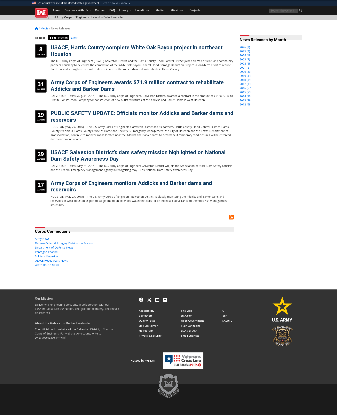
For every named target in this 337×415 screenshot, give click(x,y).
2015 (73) (246, 92)
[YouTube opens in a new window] (157, 299)
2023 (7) (245, 59)
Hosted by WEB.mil (143, 360)
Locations (142, 10)
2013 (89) (246, 100)
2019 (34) (246, 76)
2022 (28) (246, 63)
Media (160, 10)
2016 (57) (246, 88)
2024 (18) (246, 55)
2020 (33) (246, 71)
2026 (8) (245, 47)
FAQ (112, 10)
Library (124, 10)
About (56, 10)
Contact (100, 10)
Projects (195, 10)
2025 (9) (245, 51)
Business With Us (77, 10)
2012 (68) (246, 104)
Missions (177, 10)
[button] (116, 3)
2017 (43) (246, 84)
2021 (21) (246, 67)
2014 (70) (246, 96)
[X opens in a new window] (149, 299)
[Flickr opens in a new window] (165, 299)
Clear (74, 38)
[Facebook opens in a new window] (141, 299)
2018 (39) (246, 80)
